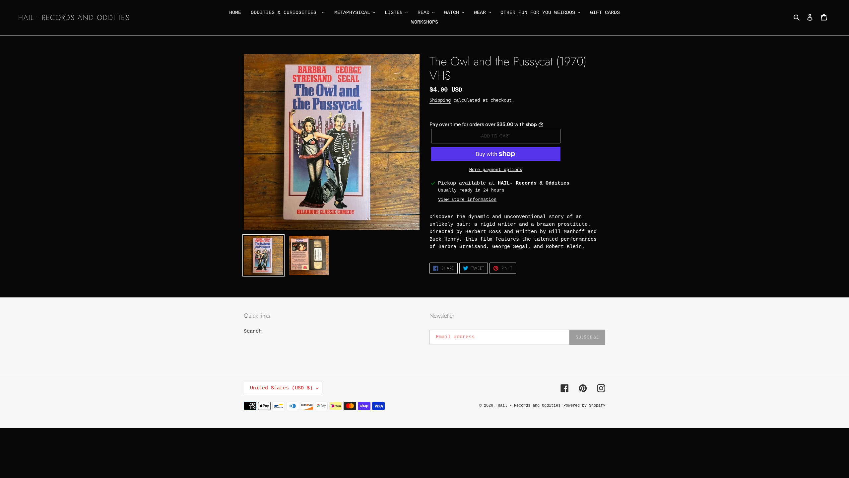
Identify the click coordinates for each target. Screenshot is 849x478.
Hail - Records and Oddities (74, 18)
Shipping (440, 100)
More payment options (495, 169)
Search (253, 331)
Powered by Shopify (584, 405)
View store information (467, 199)
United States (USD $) (281, 388)
